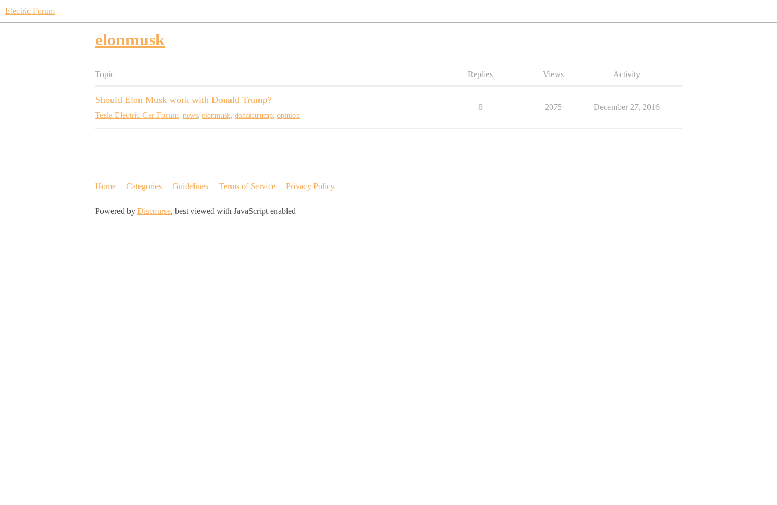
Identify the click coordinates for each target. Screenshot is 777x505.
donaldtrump (254, 115)
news (190, 115)
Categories (144, 186)
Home (105, 186)
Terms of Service (247, 186)
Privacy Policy (310, 186)
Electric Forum (30, 10)
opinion (288, 115)
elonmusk (216, 115)
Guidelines (190, 186)
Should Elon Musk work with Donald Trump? (183, 100)
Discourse (154, 211)
